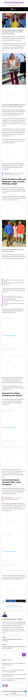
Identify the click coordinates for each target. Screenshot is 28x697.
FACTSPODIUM (14, 2)
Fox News (19, 606)
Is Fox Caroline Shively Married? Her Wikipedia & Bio (12, 498)
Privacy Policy (11, 694)
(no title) (4, 667)
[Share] (11, 601)
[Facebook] (3, 685)
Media (15, 605)
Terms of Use (20, 694)
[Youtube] (6, 685)
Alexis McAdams (13, 606)
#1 (5, 304)
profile (14, 129)
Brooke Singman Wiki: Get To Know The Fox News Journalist (13, 174)
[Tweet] (21, 601)
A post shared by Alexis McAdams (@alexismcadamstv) (15, 355)
